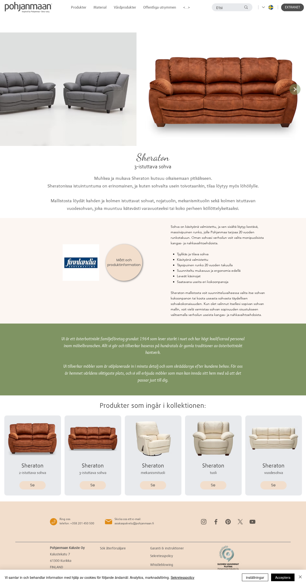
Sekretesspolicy (182, 577)
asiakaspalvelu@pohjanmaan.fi (134, 523)
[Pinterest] (228, 521)
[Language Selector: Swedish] (268, 7)
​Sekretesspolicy (161, 556)
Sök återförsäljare (113, 548)
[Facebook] (215, 521)
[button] (292, 7)
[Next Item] (295, 89)
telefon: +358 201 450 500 (77, 523)
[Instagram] (203, 521)
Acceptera (282, 577)
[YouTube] (252, 521)
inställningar (255, 577)
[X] (240, 521)
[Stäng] (300, 577)
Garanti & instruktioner (167, 548)
